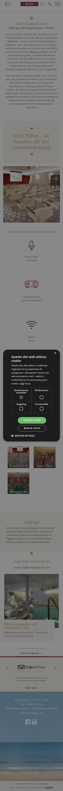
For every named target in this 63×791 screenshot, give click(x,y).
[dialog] (31, 395)
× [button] (55, 353)
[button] (23, 435)
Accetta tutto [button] (32, 420)
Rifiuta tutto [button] (32, 428)
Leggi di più (25, 383)
